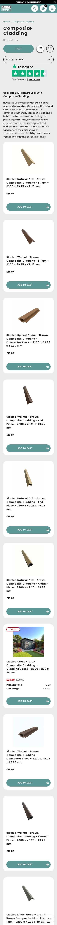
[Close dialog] (52, 434)
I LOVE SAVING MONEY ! (28, 471)
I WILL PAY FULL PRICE (28, 476)
